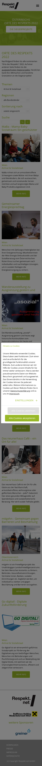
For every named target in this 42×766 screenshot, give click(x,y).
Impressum (14, 393)
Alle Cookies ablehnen (23, 410)
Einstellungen (24, 400)
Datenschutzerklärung (20, 391)
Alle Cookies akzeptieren (22, 418)
